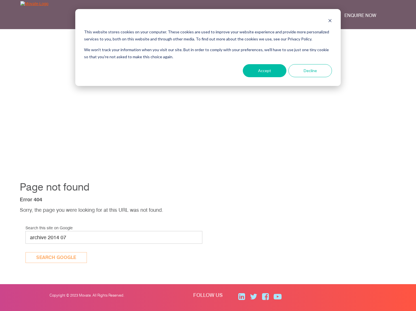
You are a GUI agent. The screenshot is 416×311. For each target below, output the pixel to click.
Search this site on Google (49, 228)
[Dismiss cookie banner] (330, 21)
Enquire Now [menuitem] (360, 15)
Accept (264, 70)
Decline (310, 70)
